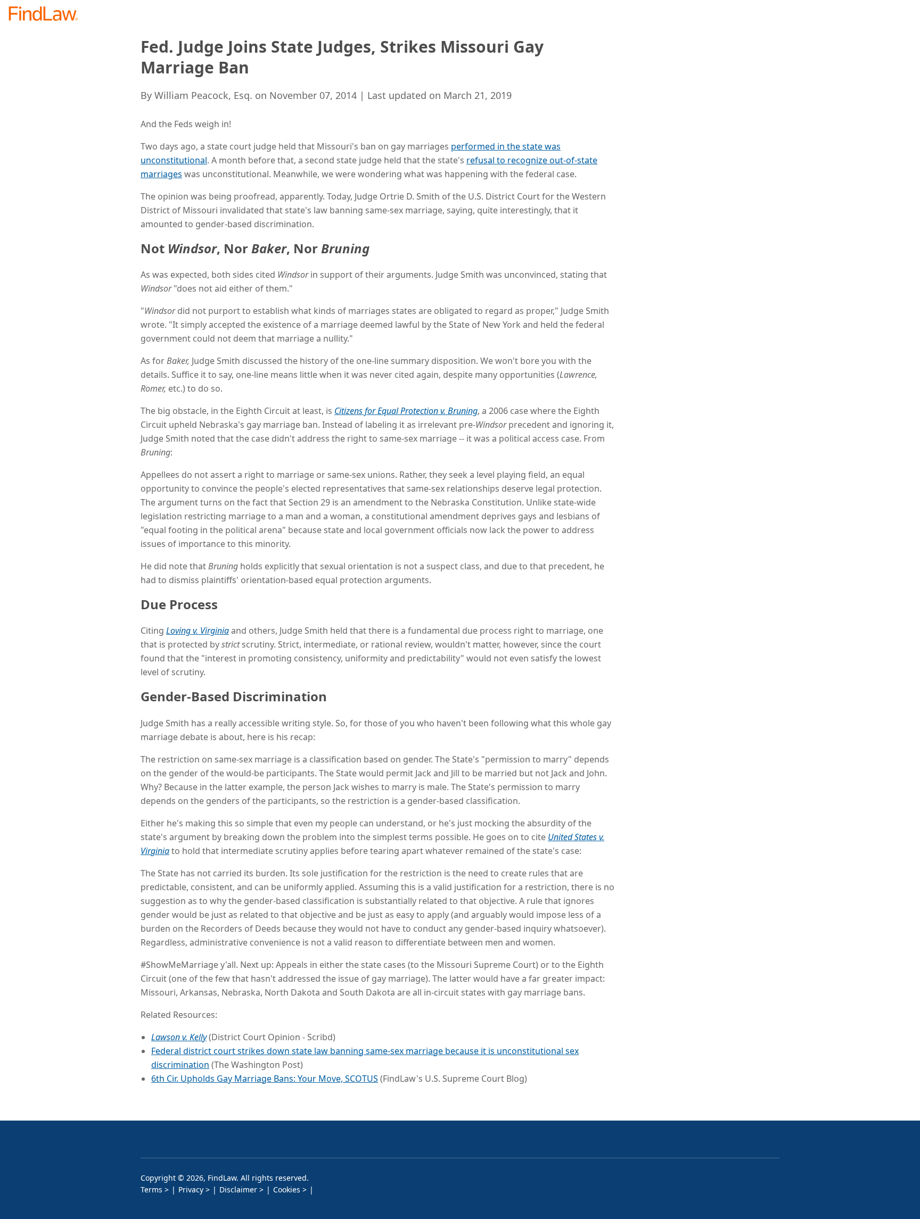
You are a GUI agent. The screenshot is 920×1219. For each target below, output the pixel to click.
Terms (151, 1189)
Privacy (190, 1189)
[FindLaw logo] (48, 14)
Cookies (286, 1189)
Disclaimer (238, 1189)
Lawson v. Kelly (179, 1037)
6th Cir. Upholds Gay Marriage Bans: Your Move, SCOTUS (264, 1078)
